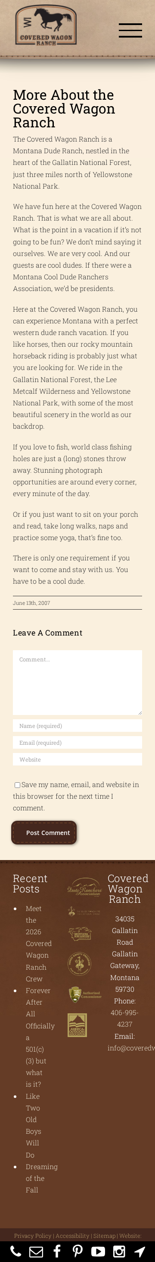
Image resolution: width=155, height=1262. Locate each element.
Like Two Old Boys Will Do (33, 1130)
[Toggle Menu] (130, 32)
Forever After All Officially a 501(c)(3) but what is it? (36, 1041)
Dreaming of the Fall (36, 1182)
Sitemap (104, 1240)
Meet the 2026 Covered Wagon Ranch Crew (36, 947)
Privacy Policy (33, 1240)
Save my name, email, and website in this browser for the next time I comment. (76, 800)
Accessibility (73, 1240)
